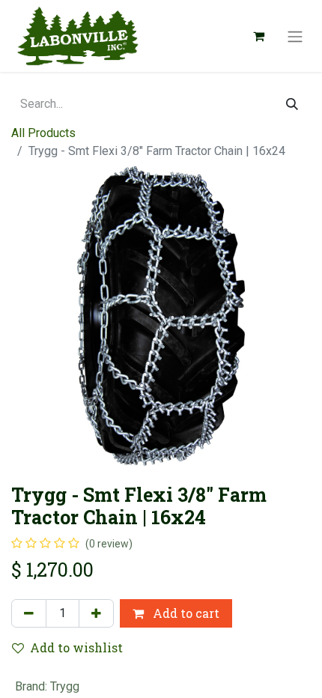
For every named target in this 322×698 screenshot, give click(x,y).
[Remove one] (28, 613)
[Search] (292, 104)
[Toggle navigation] (295, 35)
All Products (43, 133)
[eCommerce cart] (258, 36)
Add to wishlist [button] (76, 647)
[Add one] (96, 613)
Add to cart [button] (184, 613)
